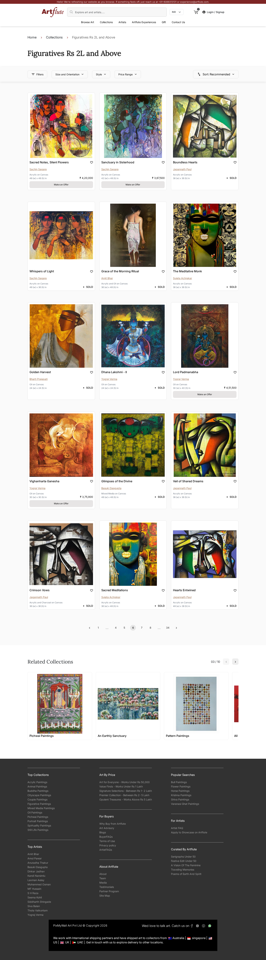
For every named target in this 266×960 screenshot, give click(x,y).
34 (167, 627)
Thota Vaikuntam (38, 910)
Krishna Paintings (181, 795)
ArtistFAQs (105, 849)
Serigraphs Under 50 (183, 856)
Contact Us (178, 22)
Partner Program (109, 891)
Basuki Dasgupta (38, 867)
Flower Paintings (180, 786)
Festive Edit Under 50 (183, 860)
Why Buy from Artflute (112, 823)
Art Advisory (106, 828)
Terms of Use (107, 841)
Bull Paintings (179, 782)
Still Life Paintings (38, 829)
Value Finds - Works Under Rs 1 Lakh (121, 786)
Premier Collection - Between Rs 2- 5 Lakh (124, 795)
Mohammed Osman (39, 884)
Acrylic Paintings (37, 782)
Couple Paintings (37, 799)
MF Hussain (34, 888)
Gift (164, 22)
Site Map (104, 895)
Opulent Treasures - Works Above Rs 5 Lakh (125, 799)
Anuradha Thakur (38, 862)
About (103, 873)
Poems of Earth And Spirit (186, 873)
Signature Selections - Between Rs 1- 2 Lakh (125, 790)
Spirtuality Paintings (39, 825)
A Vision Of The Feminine (185, 865)
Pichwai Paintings (38, 816)
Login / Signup (215, 12)
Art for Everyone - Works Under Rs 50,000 (124, 782)
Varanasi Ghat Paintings (185, 803)
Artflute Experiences (144, 22)
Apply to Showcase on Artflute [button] (189, 832)
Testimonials (106, 886)
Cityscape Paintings (39, 795)
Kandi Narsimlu (36, 875)
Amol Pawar (35, 858)
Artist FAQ (177, 828)
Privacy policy (107, 845)
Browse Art (87, 22)
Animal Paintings (37, 786)
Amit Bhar (33, 854)
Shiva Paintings (180, 799)
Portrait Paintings (38, 821)
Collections (106, 22)
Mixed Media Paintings (41, 808)
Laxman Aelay (36, 880)
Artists (122, 22)
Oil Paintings (35, 812)
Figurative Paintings (39, 803)
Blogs (102, 832)
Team (102, 878)
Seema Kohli (35, 897)
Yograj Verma (35, 914)
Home (32, 37)
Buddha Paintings (38, 790)
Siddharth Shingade (39, 901)
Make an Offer (61, 184)
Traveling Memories (182, 869)
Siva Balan (34, 906)
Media (103, 882)
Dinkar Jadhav (36, 871)
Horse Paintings (180, 790)
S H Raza (33, 893)
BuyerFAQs (106, 836)
